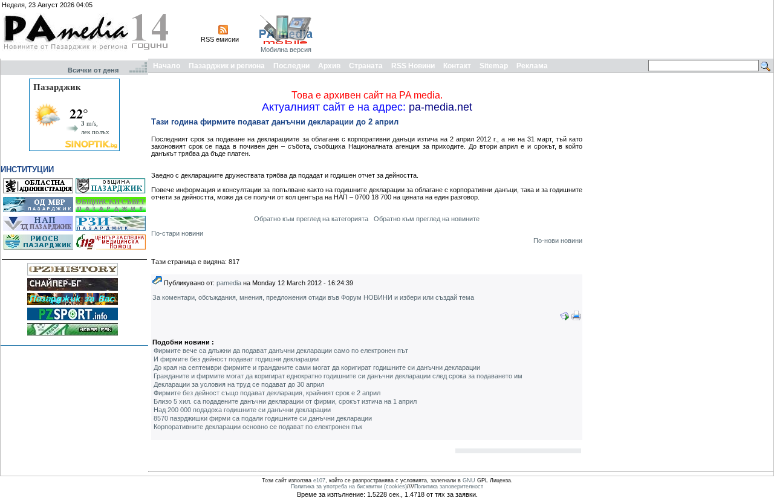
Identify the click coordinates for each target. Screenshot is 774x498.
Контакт (457, 66)
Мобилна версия (286, 49)
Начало (166, 66)
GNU (469, 480)
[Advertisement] (551, 29)
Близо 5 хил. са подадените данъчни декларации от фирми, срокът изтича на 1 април (285, 401)
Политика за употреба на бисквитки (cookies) (349, 486)
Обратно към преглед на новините (427, 218)
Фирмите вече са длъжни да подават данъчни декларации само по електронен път (281, 350)
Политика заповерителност (448, 486)
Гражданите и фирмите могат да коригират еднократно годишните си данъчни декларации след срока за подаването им (338, 376)
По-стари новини (177, 233)
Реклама (532, 66)
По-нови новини (557, 240)
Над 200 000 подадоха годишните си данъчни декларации (242, 409)
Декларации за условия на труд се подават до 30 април (239, 384)
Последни (291, 66)
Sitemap (494, 66)
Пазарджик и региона (227, 66)
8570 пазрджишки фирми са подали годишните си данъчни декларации (263, 418)
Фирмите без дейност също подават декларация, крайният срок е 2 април (267, 392)
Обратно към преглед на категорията (311, 218)
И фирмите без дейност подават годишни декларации (236, 359)
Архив (329, 66)
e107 (319, 480)
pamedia (228, 282)
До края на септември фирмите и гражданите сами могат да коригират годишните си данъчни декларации (317, 367)
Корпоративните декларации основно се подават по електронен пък (258, 426)
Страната (366, 66)
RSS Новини (413, 66)
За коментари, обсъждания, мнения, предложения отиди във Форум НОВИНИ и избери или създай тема (313, 297)
